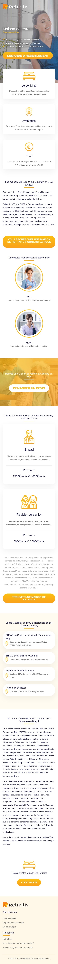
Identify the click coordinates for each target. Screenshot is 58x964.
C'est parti (29, 882)
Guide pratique (9, 927)
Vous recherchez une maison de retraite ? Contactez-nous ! (29, 242)
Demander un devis (29, 388)
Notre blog (7, 939)
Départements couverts (13, 922)
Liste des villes (9, 918)
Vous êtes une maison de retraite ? (18, 943)
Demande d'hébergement (28, 55)
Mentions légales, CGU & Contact (18, 947)
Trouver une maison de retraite (29, 598)
